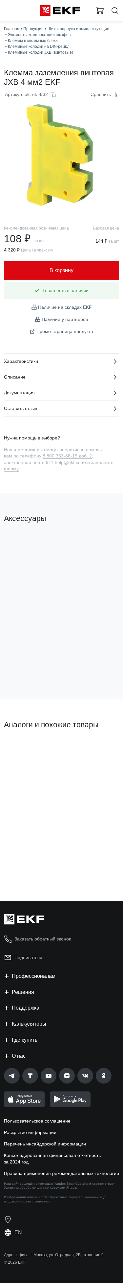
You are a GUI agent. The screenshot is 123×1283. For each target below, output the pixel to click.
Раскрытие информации (30, 1132)
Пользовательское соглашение (37, 1121)
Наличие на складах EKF (65, 307)
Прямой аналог (23, 747)
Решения (23, 992)
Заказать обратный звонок (42, 938)
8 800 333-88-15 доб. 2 (67, 455)
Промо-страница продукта (64, 331)
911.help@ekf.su (63, 462)
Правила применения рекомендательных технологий (61, 1173)
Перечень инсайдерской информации (45, 1143)
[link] (12, 1076)
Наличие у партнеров (65, 319)
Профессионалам (33, 976)
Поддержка (25, 1008)
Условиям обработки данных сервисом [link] (34, 1187)
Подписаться (28, 957)
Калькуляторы (29, 1024)
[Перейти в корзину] (100, 10)
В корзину (29, 668)
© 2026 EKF (15, 1262)
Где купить (24, 1040)
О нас (19, 1056)
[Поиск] (115, 10)
